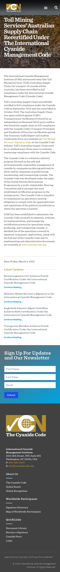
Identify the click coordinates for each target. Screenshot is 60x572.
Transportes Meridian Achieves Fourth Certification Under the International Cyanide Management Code (26, 329)
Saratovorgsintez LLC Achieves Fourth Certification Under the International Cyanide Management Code (26, 279)
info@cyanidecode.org (21, 465)
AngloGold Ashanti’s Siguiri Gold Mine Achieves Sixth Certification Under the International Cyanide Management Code (28, 311)
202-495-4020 (17, 462)
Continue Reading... (13, 287)
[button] (45, 8)
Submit (11, 394)
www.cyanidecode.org (33, 244)
